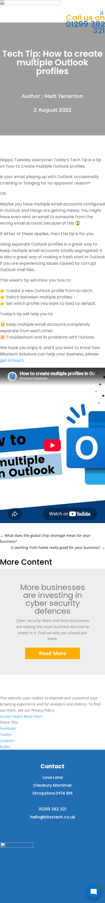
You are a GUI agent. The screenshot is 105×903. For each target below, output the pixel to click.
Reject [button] (17, 716)
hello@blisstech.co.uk (52, 817)
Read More (52, 653)
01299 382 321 (85, 24)
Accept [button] (5, 716)
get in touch (12, 360)
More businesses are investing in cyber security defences (52, 599)
